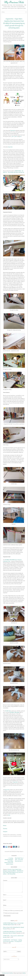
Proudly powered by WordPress (7, 973)
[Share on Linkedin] (14, 847)
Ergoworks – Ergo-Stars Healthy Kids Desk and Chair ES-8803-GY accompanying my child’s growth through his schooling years (14, 23)
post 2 (16, 136)
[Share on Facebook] (4, 847)
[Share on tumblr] (16, 847)
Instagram (5, 831)
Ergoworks (13, 130)
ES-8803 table (8, 711)
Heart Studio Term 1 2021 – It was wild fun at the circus (19, 859)
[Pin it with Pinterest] (11, 847)
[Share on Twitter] (6, 847)
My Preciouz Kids (14, 2)
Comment (5, 880)
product (21, 851)
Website (4, 825)
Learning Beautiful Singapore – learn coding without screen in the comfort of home (8, 861)
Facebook (5, 828)
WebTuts (24, 973)
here (9, 815)
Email (4, 900)
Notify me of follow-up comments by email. (14, 910)
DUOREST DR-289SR (14, 712)
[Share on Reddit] (9, 847)
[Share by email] (19, 847)
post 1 (13, 136)
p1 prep (17, 851)
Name (4, 894)
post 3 (20, 136)
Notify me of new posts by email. (12, 913)
